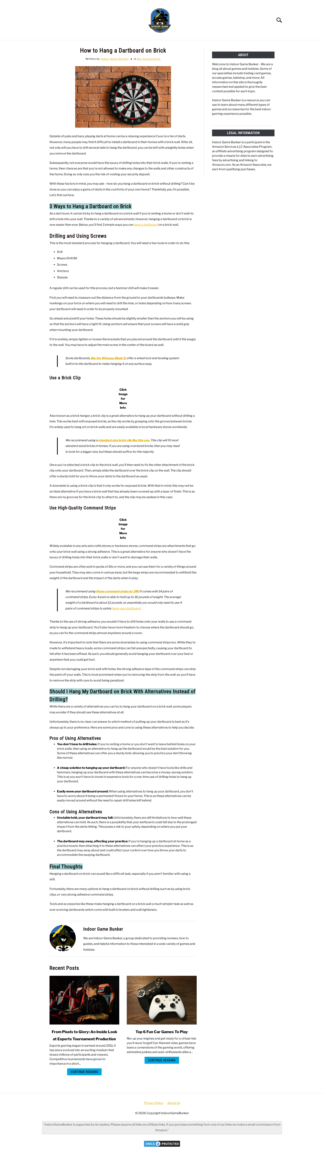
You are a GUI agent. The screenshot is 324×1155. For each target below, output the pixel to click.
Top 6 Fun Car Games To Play (162, 1032)
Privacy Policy (154, 1103)
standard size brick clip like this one (123, 440)
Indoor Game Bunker (114, 58)
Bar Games (144, 58)
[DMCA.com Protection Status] (162, 1146)
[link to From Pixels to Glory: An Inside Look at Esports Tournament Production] (84, 1000)
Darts (156, 58)
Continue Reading (84, 1072)
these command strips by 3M (117, 591)
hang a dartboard (146, 224)
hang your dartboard (126, 608)
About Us (173, 1103)
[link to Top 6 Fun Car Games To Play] (161, 1000)
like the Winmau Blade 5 (108, 358)
